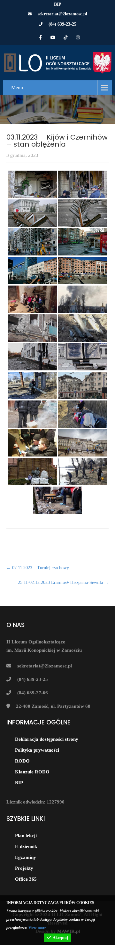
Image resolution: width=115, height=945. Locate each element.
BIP (57, 4)
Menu (17, 87)
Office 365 (26, 879)
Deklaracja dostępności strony (46, 739)
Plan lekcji (26, 835)
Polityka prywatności (37, 750)
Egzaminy (25, 857)
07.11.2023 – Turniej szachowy (37, 567)
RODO (22, 760)
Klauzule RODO (32, 771)
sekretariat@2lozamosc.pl (62, 14)
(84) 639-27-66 (32, 692)
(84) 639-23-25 (62, 24)
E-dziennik (26, 846)
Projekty (24, 868)
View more (37, 927)
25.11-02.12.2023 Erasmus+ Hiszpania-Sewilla (63, 582)
